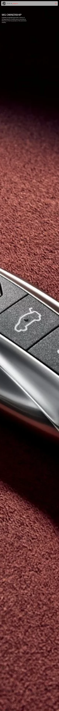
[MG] (4, 3)
